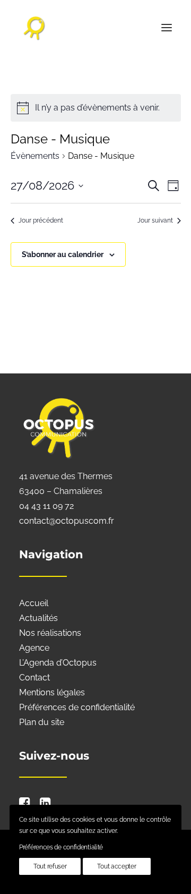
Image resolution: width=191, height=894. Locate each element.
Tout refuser (49, 866)
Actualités (38, 618)
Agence (34, 648)
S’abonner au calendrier (62, 254)
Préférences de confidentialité (77, 707)
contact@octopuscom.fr (66, 521)
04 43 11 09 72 (46, 506)
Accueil (33, 603)
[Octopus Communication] (95, 27)
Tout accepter (116, 866)
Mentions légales (52, 692)
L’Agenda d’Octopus (58, 663)
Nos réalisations (50, 633)
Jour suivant (155, 220)
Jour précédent (41, 220)
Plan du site (41, 722)
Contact (34, 677)
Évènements (35, 156)
